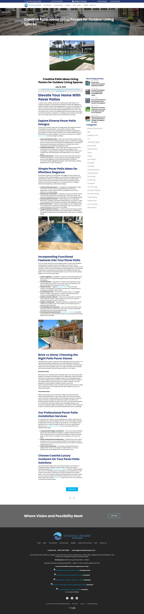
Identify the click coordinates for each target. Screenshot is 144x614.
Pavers (89, 152)
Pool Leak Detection (93, 169)
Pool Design (90, 163)
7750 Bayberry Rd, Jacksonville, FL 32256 (67, 570)
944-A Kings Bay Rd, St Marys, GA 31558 (69, 589)
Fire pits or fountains (68, 312)
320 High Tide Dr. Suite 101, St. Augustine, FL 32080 (69, 580)
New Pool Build (91, 145)
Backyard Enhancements (94, 128)
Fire (88, 139)
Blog (88, 132)
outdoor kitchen (63, 287)
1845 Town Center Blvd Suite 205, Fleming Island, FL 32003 (69, 585)
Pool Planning (91, 176)
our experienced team (53, 426)
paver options (42, 136)
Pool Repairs (91, 183)
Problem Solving (92, 197)
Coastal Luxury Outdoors (60, 469)
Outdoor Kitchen (92, 149)
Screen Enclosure (92, 204)
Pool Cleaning (91, 159)
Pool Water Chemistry (93, 190)
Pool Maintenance (92, 173)
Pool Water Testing (93, 194)
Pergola (89, 156)
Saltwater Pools (92, 200)
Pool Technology (92, 187)
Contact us (57, 477)
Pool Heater (90, 166)
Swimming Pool (91, 207)
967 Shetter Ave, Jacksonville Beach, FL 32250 (69, 575)
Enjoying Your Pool (92, 135)
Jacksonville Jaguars (93, 142)
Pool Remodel (91, 180)
